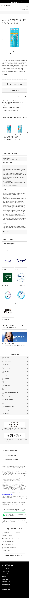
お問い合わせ (4, 574)
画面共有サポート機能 (6, 589)
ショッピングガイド (5, 568)
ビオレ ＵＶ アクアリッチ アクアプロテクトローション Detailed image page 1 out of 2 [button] (14, 51)
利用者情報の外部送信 (6, 584)
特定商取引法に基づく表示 (6, 587)
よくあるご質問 (4, 571)
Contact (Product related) (7, 494)
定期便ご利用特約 (5, 579)
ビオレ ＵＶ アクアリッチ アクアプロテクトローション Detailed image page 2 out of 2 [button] (15, 51)
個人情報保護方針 (5, 581)
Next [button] (26, 39)
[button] (14, 84)
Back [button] (2, 39)
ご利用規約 (4, 576)
